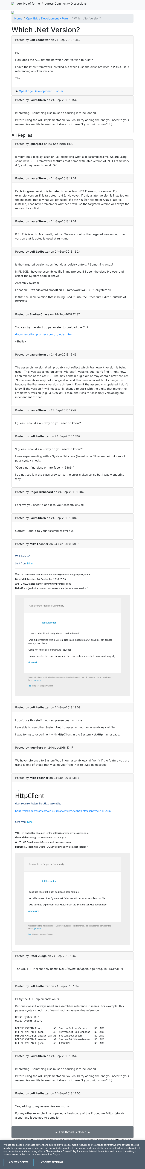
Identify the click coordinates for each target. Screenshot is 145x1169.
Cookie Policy (70, 1151)
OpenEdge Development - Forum (48, 18)
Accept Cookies (18, 1162)
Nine (30, 563)
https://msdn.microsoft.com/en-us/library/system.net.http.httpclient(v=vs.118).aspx (63, 811)
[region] (72, 1154)
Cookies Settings (52, 1162)
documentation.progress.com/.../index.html (43, 334)
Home (18, 18)
